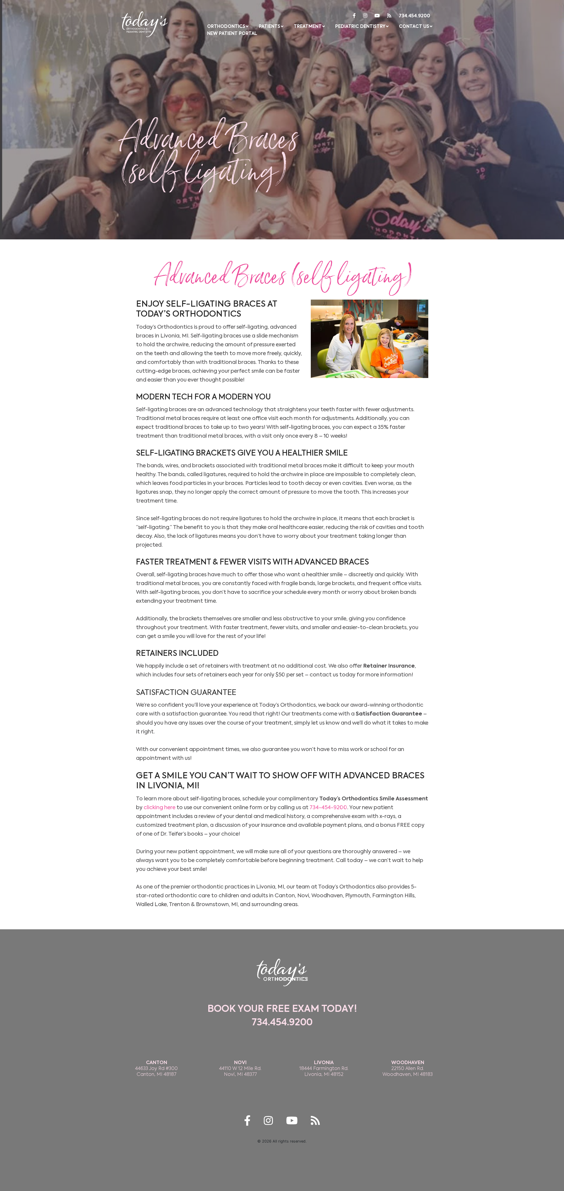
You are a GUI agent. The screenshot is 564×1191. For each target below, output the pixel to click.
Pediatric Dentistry (360, 26)
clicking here (159, 807)
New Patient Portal (232, 33)
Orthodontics (226, 26)
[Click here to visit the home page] (144, 23)
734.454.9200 (414, 16)
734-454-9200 (328, 807)
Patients (269, 26)
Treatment (308, 26)
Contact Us (414, 26)
